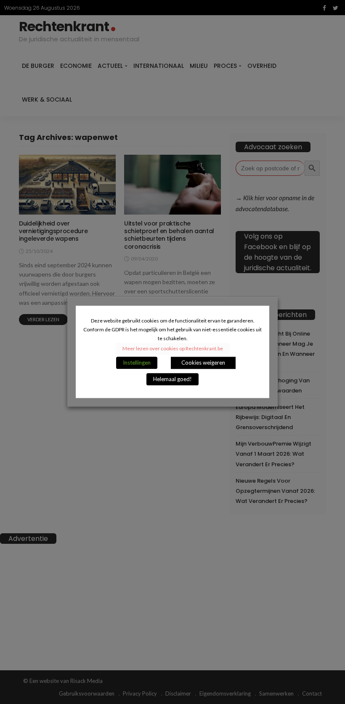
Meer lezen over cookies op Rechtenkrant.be (172, 349)
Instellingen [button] (137, 363)
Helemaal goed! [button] (172, 379)
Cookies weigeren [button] (203, 363)
